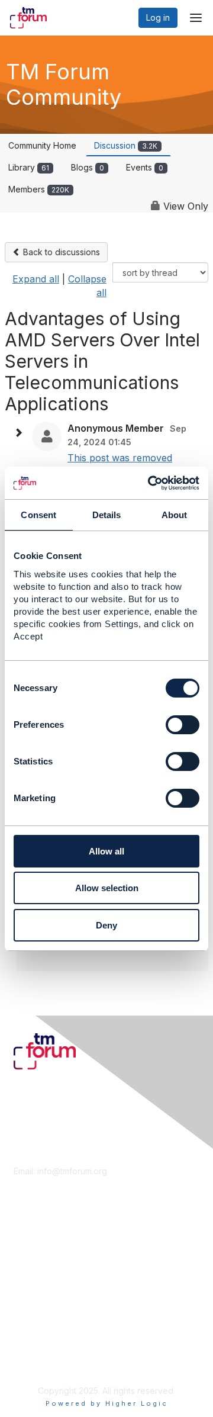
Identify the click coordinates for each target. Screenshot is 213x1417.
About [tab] (175, 515)
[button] (21, 432)
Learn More (36, 1260)
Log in (158, 17)
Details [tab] (106, 515)
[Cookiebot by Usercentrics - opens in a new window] (150, 483)
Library (28, 167)
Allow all (106, 851)
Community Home (42, 145)
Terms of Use (40, 1350)
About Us (31, 1338)
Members (38, 189)
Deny (106, 925)
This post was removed (119, 458)
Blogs (87, 167)
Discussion (125, 145)
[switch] (182, 724)
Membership (38, 1249)
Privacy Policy (41, 1362)
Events (144, 167)
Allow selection (106, 888)
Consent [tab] (38, 515)
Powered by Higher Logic (107, 1403)
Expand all (35, 279)
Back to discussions (60, 252)
